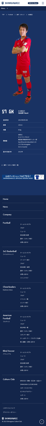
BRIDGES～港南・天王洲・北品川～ (31, 380)
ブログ (22, 228)
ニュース (22, 231)
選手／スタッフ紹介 (26, 238)
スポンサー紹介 (25, 334)
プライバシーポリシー (9, 412)
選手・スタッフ (20, 14)
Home (5, 199)
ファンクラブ (24, 277)
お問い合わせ (24, 242)
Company (7, 214)
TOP (3, 14)
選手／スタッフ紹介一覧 (11, 165)
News (5, 206)
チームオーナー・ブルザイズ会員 (30, 338)
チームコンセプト (25, 224)
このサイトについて (9, 408)
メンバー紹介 (24, 302)
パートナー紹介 (25, 260)
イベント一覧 (24, 299)
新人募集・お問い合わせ (27, 342)
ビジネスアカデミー (26, 391)
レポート (23, 395)
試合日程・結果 (25, 267)
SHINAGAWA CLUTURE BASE (28, 384)
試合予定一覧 (24, 327)
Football (10, 14)
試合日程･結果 (24, 235)
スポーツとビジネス (26, 388)
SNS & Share (33, 3)
